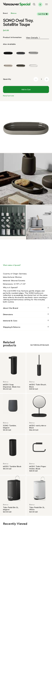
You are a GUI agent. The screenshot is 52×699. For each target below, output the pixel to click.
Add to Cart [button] (26, 89)
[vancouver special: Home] (16, 4)
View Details (32, 37)
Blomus (13, 13)
